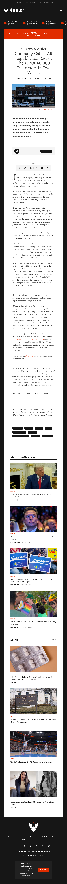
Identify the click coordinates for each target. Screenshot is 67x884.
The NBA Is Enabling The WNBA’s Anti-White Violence (31, 762)
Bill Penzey (17, 428)
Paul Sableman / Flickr (48, 109)
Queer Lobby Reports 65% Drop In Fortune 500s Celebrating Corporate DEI (33, 623)
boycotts (28, 428)
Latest (14, 639)
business (38, 428)
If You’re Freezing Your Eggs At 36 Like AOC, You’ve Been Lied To (32, 803)
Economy (48, 428)
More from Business (22, 457)
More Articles (46, 151)
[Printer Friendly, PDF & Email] (48, 168)
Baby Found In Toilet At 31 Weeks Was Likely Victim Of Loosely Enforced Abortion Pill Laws (31, 678)
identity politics (19, 432)
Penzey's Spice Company (21, 436)
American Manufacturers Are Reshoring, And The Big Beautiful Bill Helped (30, 495)
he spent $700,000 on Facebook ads (30, 339)
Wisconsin (35, 436)
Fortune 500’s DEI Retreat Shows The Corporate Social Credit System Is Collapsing (31, 580)
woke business (48, 436)
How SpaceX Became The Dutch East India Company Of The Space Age (33, 538)
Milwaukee (32, 432)
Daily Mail (29, 356)
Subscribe (43, 869)
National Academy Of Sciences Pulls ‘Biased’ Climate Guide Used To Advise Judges (33, 720)
